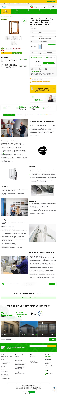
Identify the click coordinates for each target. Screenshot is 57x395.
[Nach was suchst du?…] (18, 6)
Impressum (2, 359)
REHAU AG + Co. (49, 52)
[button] (8, 339)
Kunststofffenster (5, 16)
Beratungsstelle (17, 369)
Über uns (2, 3)
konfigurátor (3, 153)
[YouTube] (46, 374)
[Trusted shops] (34, 313)
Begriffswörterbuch (18, 360)
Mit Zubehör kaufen (35, 71)
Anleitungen (9, 3)
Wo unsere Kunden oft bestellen (20, 363)
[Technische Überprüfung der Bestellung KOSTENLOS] (31, 6)
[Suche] (27, 6)
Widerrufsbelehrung (4, 360)
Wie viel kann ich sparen (4, 371)
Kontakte (29, 3)
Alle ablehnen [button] (25, 391)
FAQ (1, 367)
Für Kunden (17, 361)
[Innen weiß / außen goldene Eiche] (40, 38)
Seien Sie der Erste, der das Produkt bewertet (42, 26)
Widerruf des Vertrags (4, 374)
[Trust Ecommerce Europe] (41, 313)
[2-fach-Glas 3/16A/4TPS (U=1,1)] (40, 41)
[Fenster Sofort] (3, 6)
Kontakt (53, 53)
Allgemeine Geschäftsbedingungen (6, 356)
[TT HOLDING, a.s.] (48, 370)
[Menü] (55, 386)
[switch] (54, 391)
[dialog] (28, 389)
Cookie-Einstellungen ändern (5, 378)
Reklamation (3, 366)
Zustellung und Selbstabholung (6, 362)
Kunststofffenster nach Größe (20, 364)
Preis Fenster (3, 373)
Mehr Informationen (51, 1)
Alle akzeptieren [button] (31, 391)
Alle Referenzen (52, 339)
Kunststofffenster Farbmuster (20, 373)
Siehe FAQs (51, 283)
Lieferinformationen (4, 363)
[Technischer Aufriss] (40, 46)
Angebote (5, 3)
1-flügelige (10, 16)
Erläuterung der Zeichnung (51, 44)
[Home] (1, 16)
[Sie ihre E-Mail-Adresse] (43, 346)
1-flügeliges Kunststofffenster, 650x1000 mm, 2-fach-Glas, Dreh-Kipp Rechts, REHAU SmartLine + (11, 65)
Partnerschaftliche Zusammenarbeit (22, 3)
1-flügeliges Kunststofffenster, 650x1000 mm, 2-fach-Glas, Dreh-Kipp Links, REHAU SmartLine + (11, 59)
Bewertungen (14, 3)
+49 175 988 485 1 (37, 99)
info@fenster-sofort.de (39, 100)
